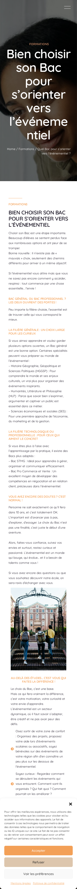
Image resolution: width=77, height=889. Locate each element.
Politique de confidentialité (48, 883)
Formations (26, 149)
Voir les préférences (38, 874)
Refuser (38, 862)
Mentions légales (21, 883)
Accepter (38, 851)
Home (11, 149)
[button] (70, 803)
